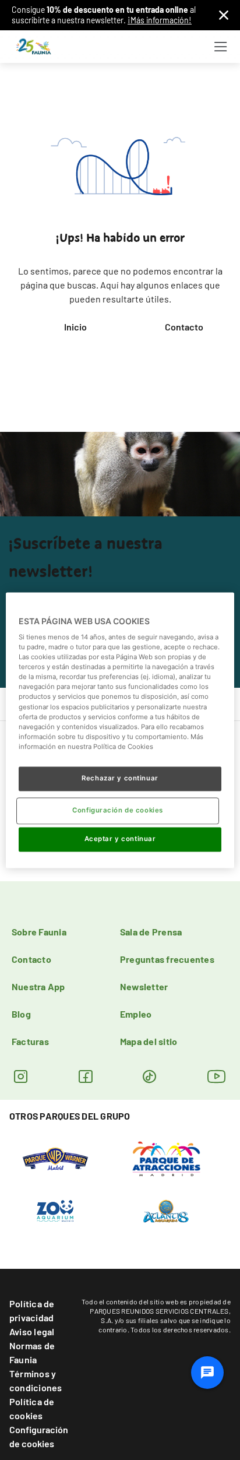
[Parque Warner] (55, 1158)
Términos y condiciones (35, 1380)
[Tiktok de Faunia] (149, 1076)
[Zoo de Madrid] (55, 1210)
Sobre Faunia (39, 931)
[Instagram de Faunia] (20, 1076)
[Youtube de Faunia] (216, 1076)
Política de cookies (32, 1408)
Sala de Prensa (151, 931)
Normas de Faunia (32, 1352)
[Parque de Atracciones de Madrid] (166, 1158)
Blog (21, 1013)
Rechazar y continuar (120, 778)
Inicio (75, 326)
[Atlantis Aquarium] (166, 1210)
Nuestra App (38, 986)
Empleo (135, 1013)
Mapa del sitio (148, 1041)
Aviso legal (32, 1331)
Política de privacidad (32, 1310)
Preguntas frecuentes (167, 959)
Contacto (184, 326)
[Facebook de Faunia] (85, 1076)
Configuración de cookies (38, 1436)
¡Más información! (160, 20)
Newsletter (144, 986)
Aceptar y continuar (120, 839)
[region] (120, 730)
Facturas (30, 1041)
